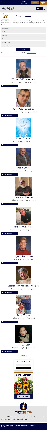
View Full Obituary (8, 86)
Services (11, 417)
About (6, 417)
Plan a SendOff (18, 417)
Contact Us (33, 417)
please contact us (31, 53)
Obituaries (26, 417)
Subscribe (23, 368)
